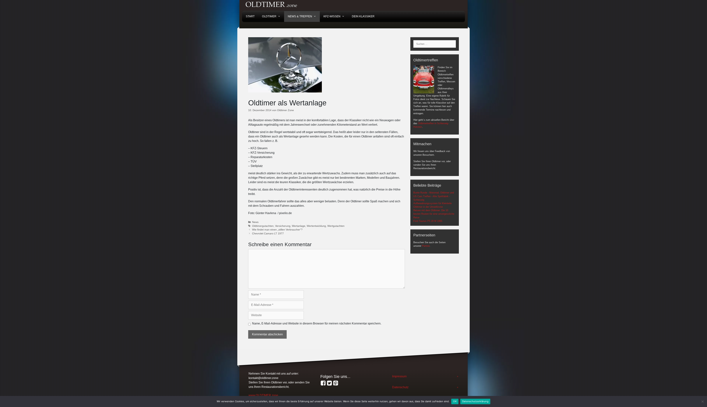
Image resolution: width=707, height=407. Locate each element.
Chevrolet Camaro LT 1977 (268, 233)
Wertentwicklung (316, 226)
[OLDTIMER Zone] (329, 383)
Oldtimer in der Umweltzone (428, 206)
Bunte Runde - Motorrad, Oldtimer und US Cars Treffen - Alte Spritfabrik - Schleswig (433, 196)
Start (250, 16)
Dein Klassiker (363, 16)
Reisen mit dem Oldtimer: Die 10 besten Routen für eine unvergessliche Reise (433, 214)
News (255, 222)
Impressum (399, 376)
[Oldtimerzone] (335, 383)
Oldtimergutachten (263, 226)
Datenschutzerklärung (475, 401)
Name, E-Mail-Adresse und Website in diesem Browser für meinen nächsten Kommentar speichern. (316, 323)
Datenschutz (400, 387)
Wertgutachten (335, 226)
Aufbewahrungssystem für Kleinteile (432, 203)
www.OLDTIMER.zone (263, 395)
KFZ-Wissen (331, 16)
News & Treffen (300, 16)
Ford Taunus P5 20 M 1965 (427, 221)
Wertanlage (298, 226)
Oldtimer (269, 16)
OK (455, 401)
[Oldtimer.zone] (323, 383)
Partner (426, 245)
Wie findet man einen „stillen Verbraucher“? (277, 229)
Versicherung (282, 226)
